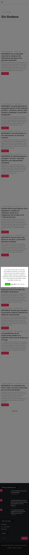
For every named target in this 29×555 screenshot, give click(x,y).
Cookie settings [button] (20, 284)
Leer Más (13, 284)
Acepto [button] (7, 284)
